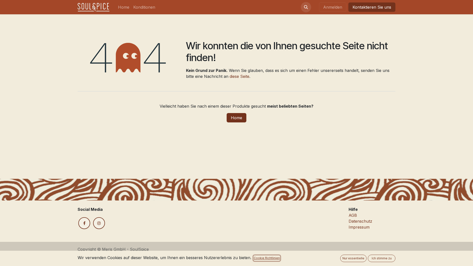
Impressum (359, 227)
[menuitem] (123, 7)
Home (236, 117)
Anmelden (332, 7)
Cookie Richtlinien (267, 258)
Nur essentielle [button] (353, 258)
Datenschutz (360, 221)
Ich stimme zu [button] (382, 258)
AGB (353, 215)
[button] (306, 7)
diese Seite (239, 76)
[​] (84, 223)
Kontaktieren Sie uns (372, 7)
